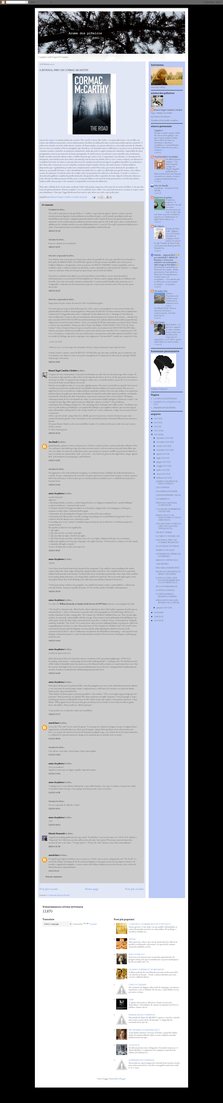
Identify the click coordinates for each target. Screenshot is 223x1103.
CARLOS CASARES (137, 984)
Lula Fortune (159, 322)
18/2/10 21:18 (54, 231)
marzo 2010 (162, 474)
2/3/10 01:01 (54, 871)
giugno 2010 (162, 462)
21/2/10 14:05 (54, 792)
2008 (156, 616)
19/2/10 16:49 (54, 673)
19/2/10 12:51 (54, 460)
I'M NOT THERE (164, 532)
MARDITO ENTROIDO (167, 560)
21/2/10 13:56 (54, 754)
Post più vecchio (134, 889)
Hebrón (169, 293)
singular (51, 140)
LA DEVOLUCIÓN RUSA (165, 398)
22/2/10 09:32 (54, 825)
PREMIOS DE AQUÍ (165, 550)
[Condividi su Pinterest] (110, 197)
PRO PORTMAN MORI (166, 586)
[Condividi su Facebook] (107, 197)
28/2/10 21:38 (54, 846)
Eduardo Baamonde (57, 833)
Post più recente (48, 889)
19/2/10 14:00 (54, 484)
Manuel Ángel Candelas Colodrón (63, 370)
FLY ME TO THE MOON (168, 536)
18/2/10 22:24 (54, 290)
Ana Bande (53, 442)
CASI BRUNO (162, 564)
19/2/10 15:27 (54, 550)
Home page (91, 889)
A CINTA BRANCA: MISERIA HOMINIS (166, 595)
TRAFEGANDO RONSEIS (166, 157)
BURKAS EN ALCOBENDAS (142, 1014)
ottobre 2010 (162, 446)
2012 (156, 426)
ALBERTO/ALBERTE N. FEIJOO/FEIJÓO (167, 482)
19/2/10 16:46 (54, 640)
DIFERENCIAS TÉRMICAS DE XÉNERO (168, 555)
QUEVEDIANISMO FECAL (168, 495)
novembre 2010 (163, 442)
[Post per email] (93, 197)
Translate (93, 924)
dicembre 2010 (163, 438)
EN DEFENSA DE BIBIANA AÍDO (144, 1030)
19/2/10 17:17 (54, 714)
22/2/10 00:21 (54, 808)
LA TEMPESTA (162, 499)
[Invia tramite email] (99, 197)
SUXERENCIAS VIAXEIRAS (141, 1060)
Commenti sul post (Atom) (58, 895)
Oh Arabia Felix (160, 291)
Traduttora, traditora (170, 201)
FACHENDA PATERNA (166, 491)
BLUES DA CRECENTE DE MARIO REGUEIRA (168, 572)
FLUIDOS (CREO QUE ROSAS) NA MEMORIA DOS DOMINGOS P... (168, 580)
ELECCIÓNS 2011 (137, 954)
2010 (156, 434)
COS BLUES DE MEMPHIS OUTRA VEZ (168, 510)
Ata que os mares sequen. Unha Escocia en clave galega (167, 134)
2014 (156, 422)
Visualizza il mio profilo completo (164, 120)
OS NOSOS (134, 1045)
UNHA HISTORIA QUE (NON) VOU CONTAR (167, 601)
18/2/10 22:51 (54, 362)
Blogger (122, 1078)
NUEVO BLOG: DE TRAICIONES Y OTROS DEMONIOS (168, 517)
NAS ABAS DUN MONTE (167, 567)
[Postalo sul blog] (101, 197)
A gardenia (159, 188)
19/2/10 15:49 (54, 591)
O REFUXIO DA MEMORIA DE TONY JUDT (150, 924)
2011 (156, 430)
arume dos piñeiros (56, 493)
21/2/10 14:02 (54, 773)
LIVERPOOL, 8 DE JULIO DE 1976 (167, 403)
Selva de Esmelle (161, 185)
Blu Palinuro (159, 226)
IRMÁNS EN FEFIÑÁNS (164, 407)
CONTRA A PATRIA (165, 590)
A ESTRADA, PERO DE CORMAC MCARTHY (167, 541)
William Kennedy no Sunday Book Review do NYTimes (83, 604)
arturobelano (54, 723)
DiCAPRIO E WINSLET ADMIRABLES (146, 969)
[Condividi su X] (104, 197)
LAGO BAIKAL (163, 487)
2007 (156, 620)
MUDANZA (171, 325)
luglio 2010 (161, 458)
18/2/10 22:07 (54, 247)
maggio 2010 (162, 466)
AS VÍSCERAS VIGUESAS (167, 546)
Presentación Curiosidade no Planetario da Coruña (165, 268)
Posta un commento (54, 876)
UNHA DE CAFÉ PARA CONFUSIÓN (166, 504)
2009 (156, 612)
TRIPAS (132, 939)
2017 (156, 418)
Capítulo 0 (158, 130)
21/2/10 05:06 (54, 738)
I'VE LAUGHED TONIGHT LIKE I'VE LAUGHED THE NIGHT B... (168, 526)
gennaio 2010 (162, 607)
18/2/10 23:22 (54, 433)
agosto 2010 (162, 454)
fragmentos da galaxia (163, 197)
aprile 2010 (161, 470)
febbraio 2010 (163, 478)
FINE (131, 999)
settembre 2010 (163, 450)
